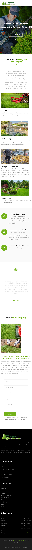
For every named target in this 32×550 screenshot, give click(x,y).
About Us (7, 547)
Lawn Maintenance (8, 111)
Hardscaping (6, 139)
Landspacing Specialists (18, 230)
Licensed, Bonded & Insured (19, 246)
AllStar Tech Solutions (18, 540)
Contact (24, 547)
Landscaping (6, 198)
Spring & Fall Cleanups (9, 167)
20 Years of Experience (17, 214)
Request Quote (16, 547)
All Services (5, 466)
